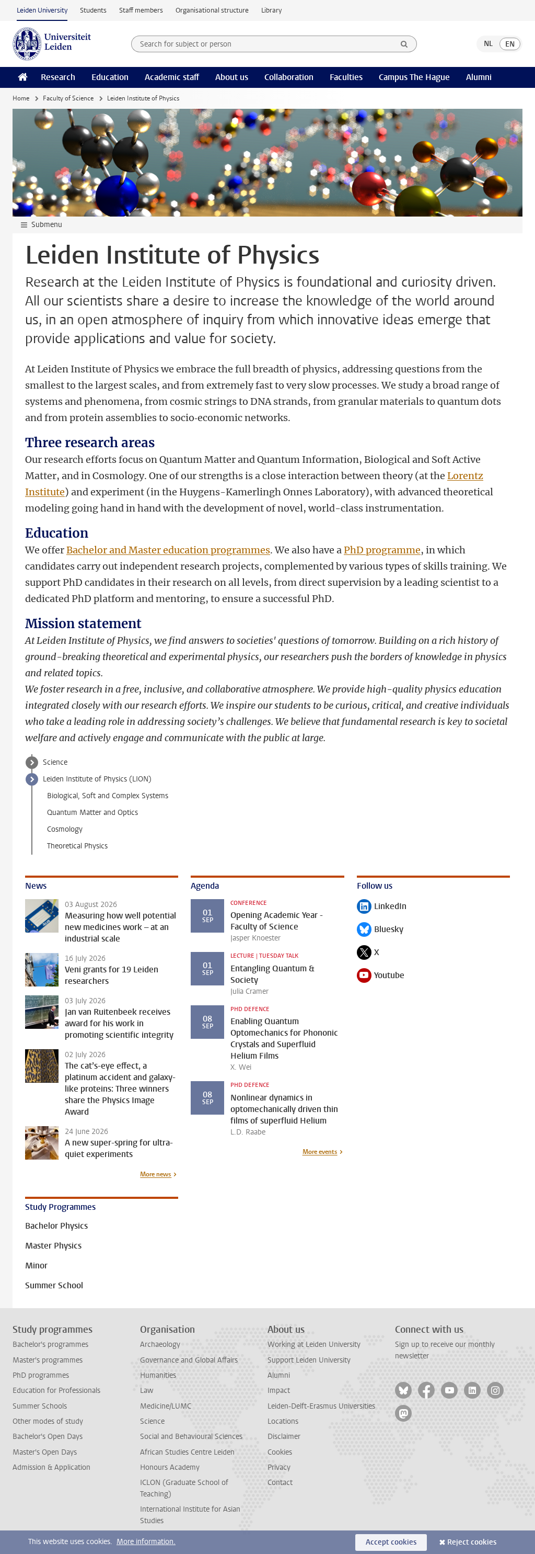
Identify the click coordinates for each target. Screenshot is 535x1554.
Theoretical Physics (77, 846)
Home (21, 98)
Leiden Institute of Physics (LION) (97, 779)
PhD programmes (41, 1375)
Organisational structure (212, 10)
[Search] (404, 44)
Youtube (380, 976)
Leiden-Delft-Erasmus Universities (321, 1406)
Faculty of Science (68, 98)
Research (58, 77)
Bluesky (380, 930)
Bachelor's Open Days (48, 1437)
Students (93, 10)
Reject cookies (471, 1542)
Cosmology (65, 829)
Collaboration (288, 77)
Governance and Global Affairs (189, 1360)
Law (147, 1391)
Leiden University (42, 10)
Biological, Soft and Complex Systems (107, 796)
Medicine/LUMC (165, 1406)
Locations (283, 1421)
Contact (280, 1483)
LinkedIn (381, 907)
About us (231, 77)
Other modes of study (48, 1421)
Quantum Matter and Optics (92, 813)
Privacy (279, 1467)
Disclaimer (284, 1437)
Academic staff (172, 77)
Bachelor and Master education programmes (168, 550)
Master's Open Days (45, 1452)
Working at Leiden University (314, 1344)
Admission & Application (51, 1467)
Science (55, 762)
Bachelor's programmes (50, 1344)
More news (155, 1174)
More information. (146, 1542)
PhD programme (382, 550)
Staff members (141, 10)
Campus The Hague (414, 77)
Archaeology (160, 1344)
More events (320, 1152)
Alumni (479, 77)
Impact (279, 1391)
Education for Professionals (56, 1391)
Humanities (158, 1375)
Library (271, 10)
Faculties (346, 77)
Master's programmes (48, 1360)
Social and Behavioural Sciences (191, 1437)
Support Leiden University (309, 1360)
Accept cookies (391, 1542)
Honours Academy (170, 1467)
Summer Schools (40, 1406)
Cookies (280, 1452)
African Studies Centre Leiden (187, 1452)
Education (110, 77)
